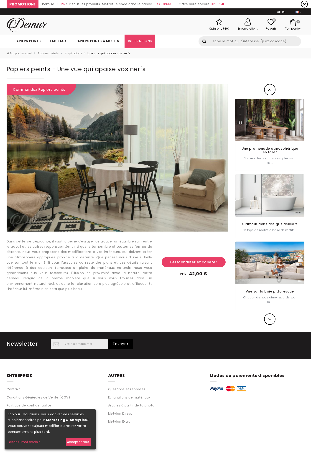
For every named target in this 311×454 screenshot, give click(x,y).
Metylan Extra (119, 421)
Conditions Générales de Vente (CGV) (38, 397)
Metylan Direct (120, 413)
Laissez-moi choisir (24, 442)
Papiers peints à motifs (97, 41)
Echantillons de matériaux (129, 397)
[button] (270, 89)
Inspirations (140, 41)
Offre (281, 12)
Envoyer (121, 343)
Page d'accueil (20, 53)
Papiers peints (28, 41)
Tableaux (58, 41)
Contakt (13, 389)
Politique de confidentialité (29, 405)
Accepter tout (78, 442)
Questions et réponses (126, 389)
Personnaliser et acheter (193, 262)
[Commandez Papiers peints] (117, 157)
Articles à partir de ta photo (131, 405)
